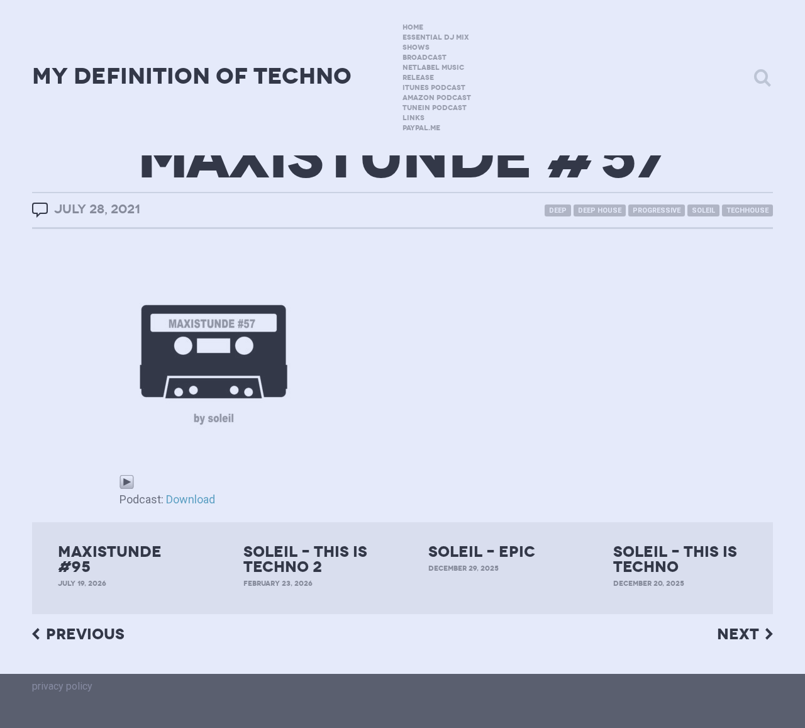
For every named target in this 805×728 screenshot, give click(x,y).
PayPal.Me (421, 128)
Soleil (703, 210)
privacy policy (62, 686)
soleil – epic (481, 551)
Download (190, 499)
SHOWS (416, 47)
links (413, 118)
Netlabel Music (433, 67)
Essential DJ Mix (435, 37)
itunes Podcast (433, 87)
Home (412, 27)
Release (418, 77)
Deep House (599, 210)
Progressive (656, 210)
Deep (558, 210)
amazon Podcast (436, 97)
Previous (85, 634)
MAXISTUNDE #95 (110, 559)
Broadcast (424, 57)
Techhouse (747, 210)
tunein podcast (434, 107)
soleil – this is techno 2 (305, 559)
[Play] (126, 481)
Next (738, 634)
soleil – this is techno (675, 559)
